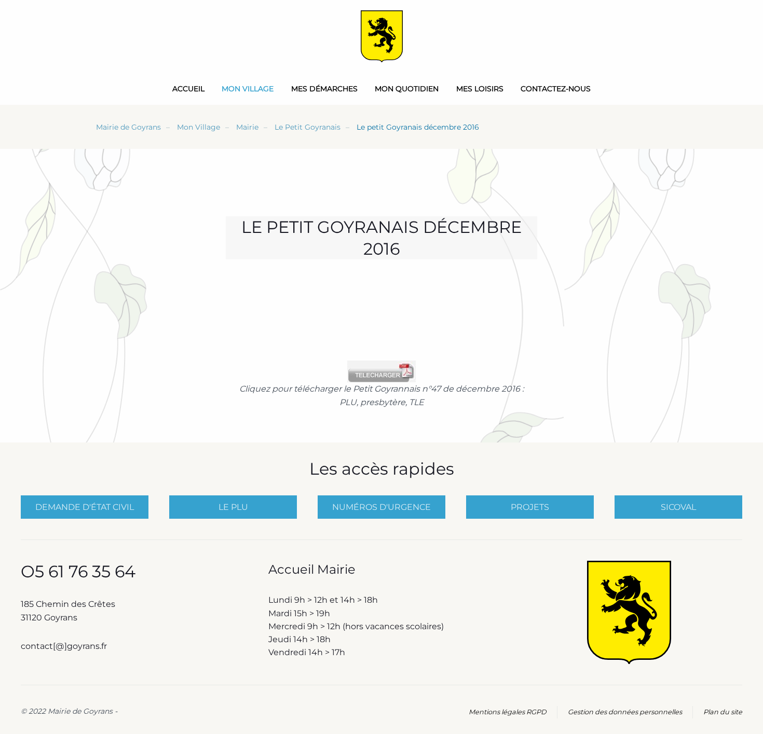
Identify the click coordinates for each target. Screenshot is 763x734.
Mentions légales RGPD (508, 712)
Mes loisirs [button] (479, 88)
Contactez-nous (556, 88)
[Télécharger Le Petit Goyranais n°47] (381, 371)
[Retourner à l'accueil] (382, 36)
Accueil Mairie (312, 569)
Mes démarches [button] (324, 88)
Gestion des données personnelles (625, 712)
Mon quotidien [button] (407, 88)
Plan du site (722, 712)
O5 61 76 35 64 (78, 571)
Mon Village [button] (248, 88)
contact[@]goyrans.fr (65, 646)
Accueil (188, 88)
